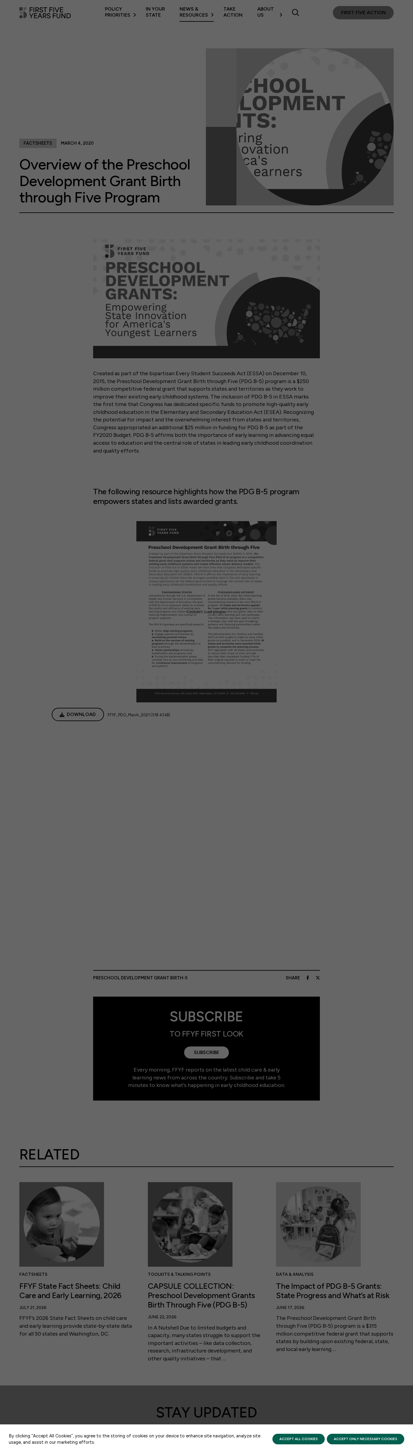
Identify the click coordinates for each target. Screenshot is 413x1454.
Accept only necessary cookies (365, 1439)
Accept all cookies (298, 1439)
